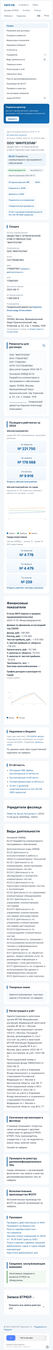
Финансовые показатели (18, 40)
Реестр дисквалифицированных (22, 79)
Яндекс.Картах (36, 329)
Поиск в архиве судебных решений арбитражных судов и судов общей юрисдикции (26, 1246)
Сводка (10, 26)
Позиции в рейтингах (16, 35)
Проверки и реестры (16, 88)
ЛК (38, 15)
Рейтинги (8, 16)
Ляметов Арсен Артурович (21, 813)
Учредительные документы (21, 206)
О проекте (23, 5)
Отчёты (26, 10)
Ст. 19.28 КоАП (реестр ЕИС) (22, 1239)
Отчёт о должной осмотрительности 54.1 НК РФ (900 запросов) (25, 213)
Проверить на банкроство (21, 1225)
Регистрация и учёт (16, 69)
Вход (46, 15)
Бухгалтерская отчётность (24, 777)
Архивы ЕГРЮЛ (11, 10)
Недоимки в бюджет (16, 45)
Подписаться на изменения (21, 200)
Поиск (35, 5)
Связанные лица (14, 74)
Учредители (26, 55)
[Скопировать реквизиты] (44, 345)
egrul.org (9, 4)
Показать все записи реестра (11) (26, 1307)
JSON (37, 182)
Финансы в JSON (16, 194)
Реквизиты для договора (18, 30)
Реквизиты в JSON (17, 188)
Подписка (21, 16)
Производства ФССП (16, 83)
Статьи (37, 10)
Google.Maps (12, 332)
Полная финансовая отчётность (27, 781)
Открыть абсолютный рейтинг (22, 482)
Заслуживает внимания (18, 93)
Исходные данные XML (19, 182)
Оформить (12, 119)
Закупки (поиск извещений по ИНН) (26, 1236)
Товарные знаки (14, 64)
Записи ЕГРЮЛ (26, 98)
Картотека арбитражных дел (22, 1252)
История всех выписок (17, 135)
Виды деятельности (26, 59)
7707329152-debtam (35, 736)
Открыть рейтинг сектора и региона (25, 588)
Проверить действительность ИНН (26, 1222)
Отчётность (12, 50)
